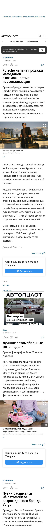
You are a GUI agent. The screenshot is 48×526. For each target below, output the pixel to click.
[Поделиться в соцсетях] (42, 64)
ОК (42, 50)
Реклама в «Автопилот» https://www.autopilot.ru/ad (24, 16)
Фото (5, 330)
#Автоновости (32, 41)
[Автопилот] (9, 36)
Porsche (6, 285)
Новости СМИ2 (7, 290)
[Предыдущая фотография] (2, 135)
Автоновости (8, 57)
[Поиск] (40, 36)
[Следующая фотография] (45, 135)
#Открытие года (16, 41)
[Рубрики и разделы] (45, 36)
